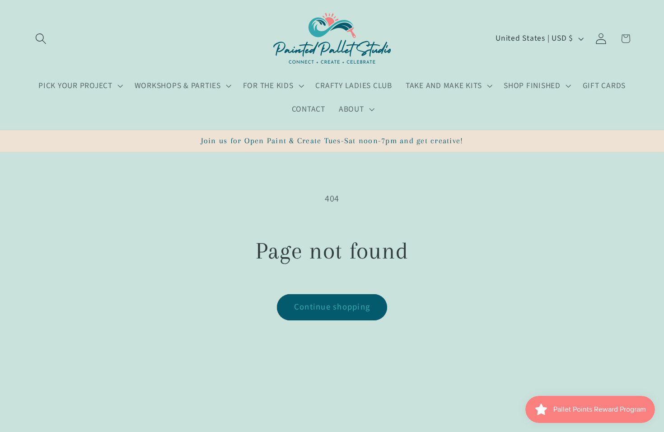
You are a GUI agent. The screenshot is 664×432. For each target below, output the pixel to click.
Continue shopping (332, 307)
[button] (40, 38)
